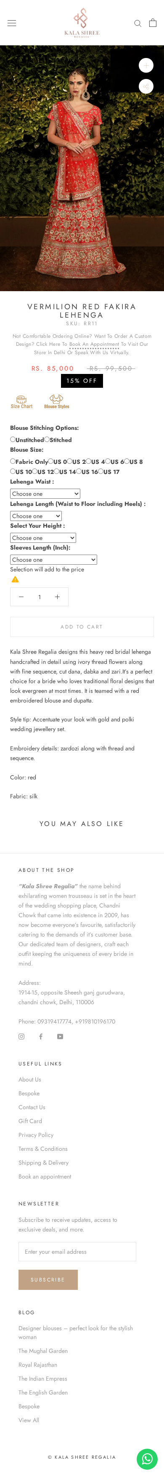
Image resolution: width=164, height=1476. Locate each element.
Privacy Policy (36, 1135)
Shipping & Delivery (44, 1162)
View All (29, 1420)
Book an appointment (45, 1176)
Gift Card (30, 1121)
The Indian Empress (43, 1378)
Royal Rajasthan (38, 1364)
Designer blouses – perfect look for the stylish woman (76, 1332)
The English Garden (43, 1392)
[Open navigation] (12, 22)
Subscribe (48, 1280)
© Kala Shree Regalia (82, 1457)
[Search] (138, 22)
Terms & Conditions (43, 1148)
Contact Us (32, 1107)
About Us (30, 1079)
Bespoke (29, 1093)
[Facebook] (41, 1036)
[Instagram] (21, 1036)
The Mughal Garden (43, 1351)
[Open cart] (152, 22)
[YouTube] (60, 1036)
